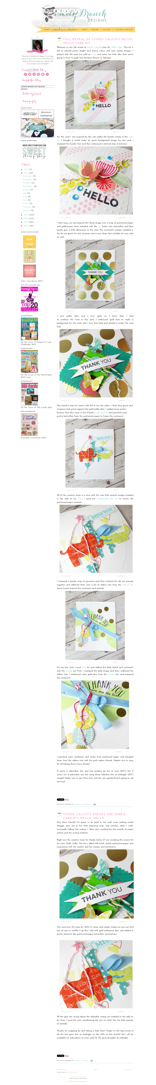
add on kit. (127, 585)
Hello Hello (117, 47)
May (25, 200)
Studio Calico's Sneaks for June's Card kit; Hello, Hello (94, 816)
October (27, 183)
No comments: (87, 804)
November (28, 180)
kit (99, 226)
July (25, 193)
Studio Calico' (93, 47)
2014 (26, 173)
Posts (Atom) (73, 1072)
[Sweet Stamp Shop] (34, 160)
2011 (26, 222)
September (28, 186)
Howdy (69, 671)
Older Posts (128, 1069)
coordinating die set (107, 499)
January (27, 210)
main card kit (101, 413)
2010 (26, 226)
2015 (26, 169)
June (25, 197)
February (27, 207)
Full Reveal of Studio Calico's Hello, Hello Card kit (98, 41)
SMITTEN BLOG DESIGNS (78, 1078)
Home (95, 1069)
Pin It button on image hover (78, 1081)
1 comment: (85, 1060)
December (28, 176)
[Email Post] (94, 804)
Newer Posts (62, 1069)
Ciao (93, 54)
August (26, 190)
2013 (26, 215)
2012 (26, 219)
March (26, 203)
